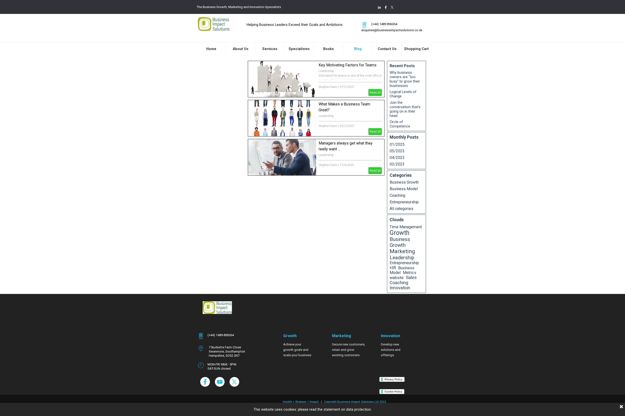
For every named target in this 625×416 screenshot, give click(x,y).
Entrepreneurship (404, 202)
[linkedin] (379, 7)
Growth (399, 232)
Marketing (402, 251)
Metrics (409, 272)
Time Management (406, 227)
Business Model (404, 189)
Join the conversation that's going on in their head (405, 109)
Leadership (326, 71)
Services (269, 49)
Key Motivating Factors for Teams (347, 65)
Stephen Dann (328, 87)
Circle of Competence (400, 124)
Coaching (397, 195)
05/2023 (397, 151)
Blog (358, 49)
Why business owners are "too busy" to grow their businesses (405, 79)
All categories (401, 208)
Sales (411, 277)
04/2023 (397, 157)
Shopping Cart (416, 49)
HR (393, 267)
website (397, 277)
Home (211, 49)
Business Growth (404, 182)
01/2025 (397, 144)
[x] (392, 7)
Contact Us (387, 49)
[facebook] (386, 7)
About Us (240, 49)
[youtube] (220, 382)
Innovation (400, 287)
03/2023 (397, 164)
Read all (375, 92)
